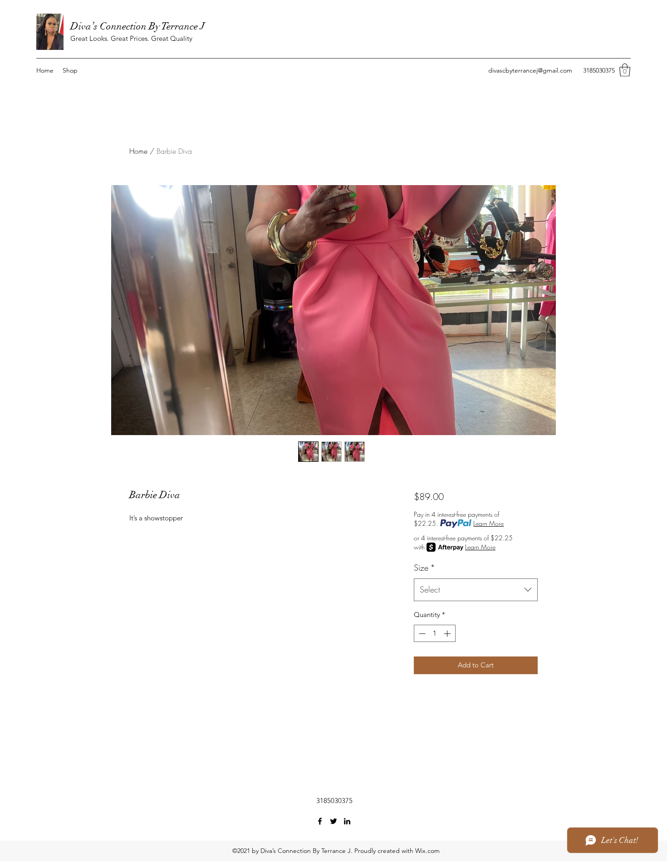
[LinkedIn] (347, 821)
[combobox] (476, 589)
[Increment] (448, 633)
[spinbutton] (434, 633)
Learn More (488, 523)
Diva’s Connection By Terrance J (137, 26)
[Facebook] (319, 821)
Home (138, 151)
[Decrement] (421, 633)
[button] (624, 70)
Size (424, 567)
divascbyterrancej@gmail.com (530, 70)
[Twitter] (333, 821)
